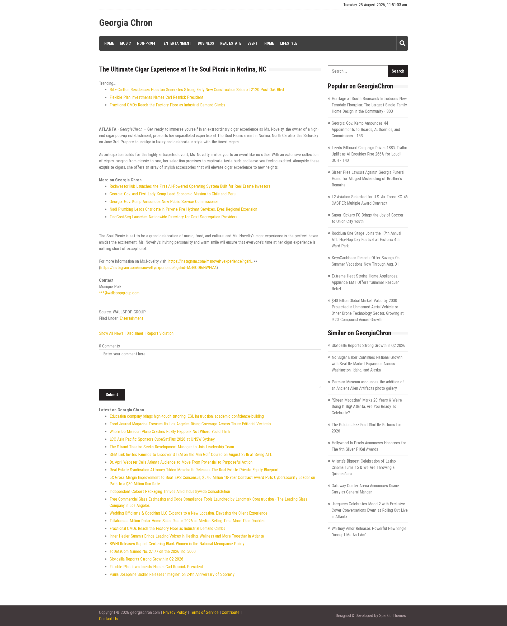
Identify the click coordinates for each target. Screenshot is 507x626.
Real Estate (230, 43)
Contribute (231, 612)
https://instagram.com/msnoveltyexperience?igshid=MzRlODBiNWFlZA (158, 267)
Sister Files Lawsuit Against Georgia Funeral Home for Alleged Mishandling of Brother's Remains (368, 178)
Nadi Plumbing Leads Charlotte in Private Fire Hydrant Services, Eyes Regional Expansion (183, 209)
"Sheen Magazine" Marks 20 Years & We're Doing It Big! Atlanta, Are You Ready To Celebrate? (367, 406)
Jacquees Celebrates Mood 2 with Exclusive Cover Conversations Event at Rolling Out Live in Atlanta (370, 510)
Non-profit (147, 43)
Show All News (111, 333)
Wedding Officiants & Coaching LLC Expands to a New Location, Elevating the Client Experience (188, 513)
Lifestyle (288, 43)
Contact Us (108, 618)
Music (125, 43)
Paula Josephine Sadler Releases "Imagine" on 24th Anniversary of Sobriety (172, 574)
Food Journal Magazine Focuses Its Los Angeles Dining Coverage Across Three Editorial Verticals (190, 423)
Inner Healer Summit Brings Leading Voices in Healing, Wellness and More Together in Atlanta (187, 536)
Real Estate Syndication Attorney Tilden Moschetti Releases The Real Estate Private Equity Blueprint (194, 469)
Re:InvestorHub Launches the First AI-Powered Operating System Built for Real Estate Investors (190, 186)
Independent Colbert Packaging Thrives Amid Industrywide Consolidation (170, 491)
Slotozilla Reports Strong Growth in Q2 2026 (146, 559)
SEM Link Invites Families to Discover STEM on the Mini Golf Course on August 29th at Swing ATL (191, 454)
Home (109, 43)
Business (206, 43)
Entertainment (177, 43)
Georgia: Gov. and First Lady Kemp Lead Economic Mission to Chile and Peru (173, 193)
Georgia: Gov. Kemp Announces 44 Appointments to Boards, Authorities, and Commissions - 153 (366, 129)
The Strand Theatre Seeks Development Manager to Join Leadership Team (172, 446)
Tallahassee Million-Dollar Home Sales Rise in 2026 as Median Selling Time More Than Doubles (187, 520)
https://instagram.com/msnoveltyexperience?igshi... (210, 261)
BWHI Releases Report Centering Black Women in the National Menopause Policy (177, 543)
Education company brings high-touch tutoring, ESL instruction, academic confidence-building (187, 416)
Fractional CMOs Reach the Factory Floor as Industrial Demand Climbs (167, 104)
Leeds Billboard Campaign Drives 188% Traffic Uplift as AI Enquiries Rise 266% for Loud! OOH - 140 (369, 154)
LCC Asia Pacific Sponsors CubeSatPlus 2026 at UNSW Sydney (162, 439)
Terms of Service (204, 612)
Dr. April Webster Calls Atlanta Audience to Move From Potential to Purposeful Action (181, 462)
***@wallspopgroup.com (119, 292)
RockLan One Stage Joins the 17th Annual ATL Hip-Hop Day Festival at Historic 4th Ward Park (366, 239)
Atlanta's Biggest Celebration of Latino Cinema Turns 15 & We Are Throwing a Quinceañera (364, 467)
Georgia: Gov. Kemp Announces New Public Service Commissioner (164, 201)
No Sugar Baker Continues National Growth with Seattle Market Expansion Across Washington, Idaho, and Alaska (367, 364)
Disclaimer (134, 333)
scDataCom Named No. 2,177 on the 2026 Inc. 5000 (153, 551)
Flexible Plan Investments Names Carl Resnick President (156, 97)
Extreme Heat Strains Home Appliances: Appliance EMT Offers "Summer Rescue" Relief (365, 282)
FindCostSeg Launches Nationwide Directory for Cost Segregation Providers (173, 216)
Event (252, 43)
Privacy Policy (175, 612)
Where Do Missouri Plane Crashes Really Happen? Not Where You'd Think (170, 431)
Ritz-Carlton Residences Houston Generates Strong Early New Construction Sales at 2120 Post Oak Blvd (197, 89)
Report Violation (160, 333)
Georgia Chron (126, 23)
